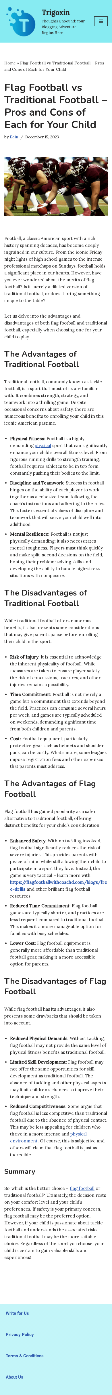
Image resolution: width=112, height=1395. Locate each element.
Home (10, 63)
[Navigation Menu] (101, 21)
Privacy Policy (20, 1334)
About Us (14, 1377)
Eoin (14, 137)
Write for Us (17, 1313)
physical (43, 445)
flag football (82, 1188)
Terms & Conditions (25, 1355)
